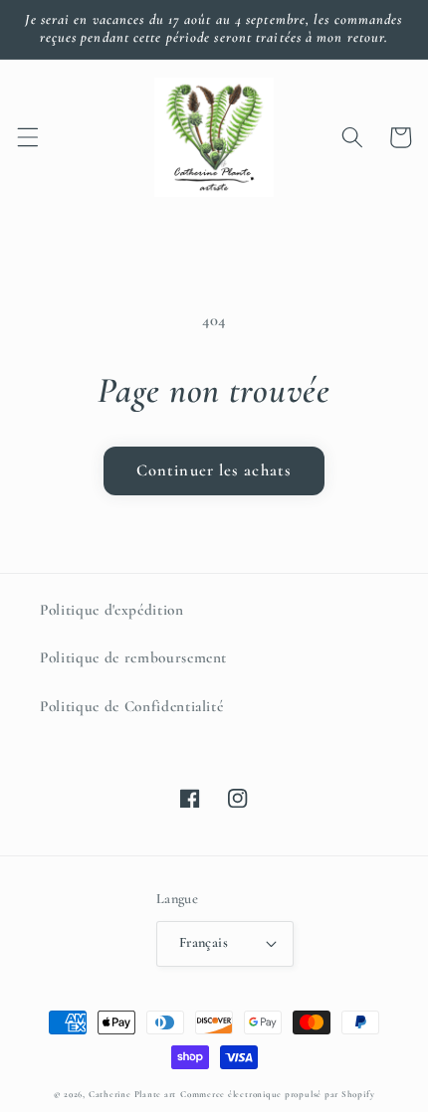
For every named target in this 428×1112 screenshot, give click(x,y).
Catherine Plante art (132, 1094)
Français (204, 942)
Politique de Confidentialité (131, 706)
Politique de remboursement (133, 657)
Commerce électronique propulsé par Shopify (277, 1094)
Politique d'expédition (112, 610)
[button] (27, 137)
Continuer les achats (214, 470)
